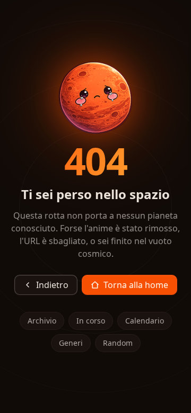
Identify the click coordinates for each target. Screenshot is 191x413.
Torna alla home (135, 285)
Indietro (52, 285)
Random (118, 343)
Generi (71, 343)
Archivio (42, 321)
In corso (90, 321)
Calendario (144, 321)
